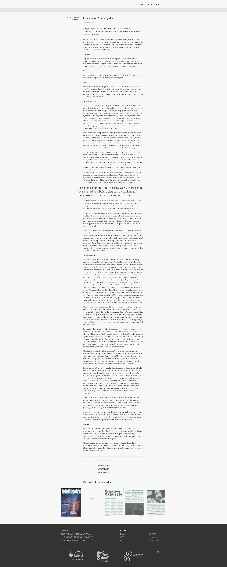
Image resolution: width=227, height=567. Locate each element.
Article (122, 533)
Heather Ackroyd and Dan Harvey (107, 466)
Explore (140, 4)
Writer (122, 536)
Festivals (82, 10)
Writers (91, 10)
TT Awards (152, 534)
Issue (121, 532)
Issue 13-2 (76, 17)
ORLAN (100, 474)
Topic (121, 540)
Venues (101, 10)
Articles (72, 10)
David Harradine (88, 23)
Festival (122, 534)
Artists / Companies (113, 10)
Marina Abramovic (103, 472)
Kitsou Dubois (102, 471)
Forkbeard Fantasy (103, 465)
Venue (122, 537)
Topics (125, 10)
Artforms (135, 10)
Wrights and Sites (103, 468)
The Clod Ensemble (103, 469)
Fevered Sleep (102, 464)
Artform (122, 541)
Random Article (154, 532)
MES (165, 566)
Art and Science (102, 460)
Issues (63, 10)
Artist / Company (125, 539)
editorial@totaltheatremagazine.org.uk (72, 541)
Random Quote (154, 533)
